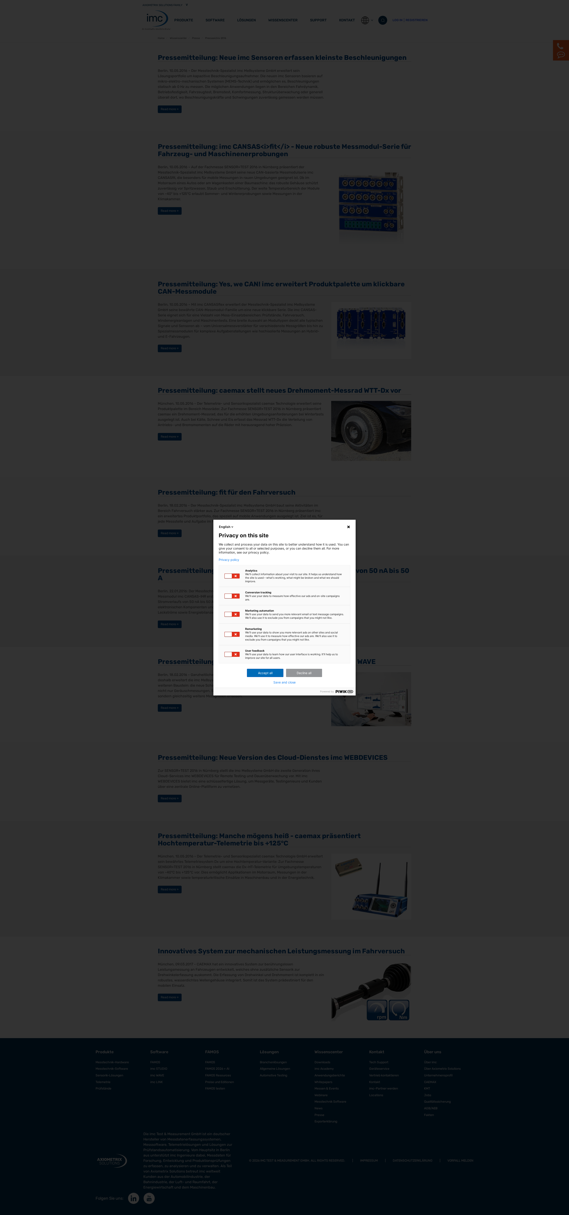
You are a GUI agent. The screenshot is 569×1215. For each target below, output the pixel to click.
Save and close (284, 682)
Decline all (304, 673)
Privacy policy (229, 560)
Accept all (265, 673)
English (224, 527)
